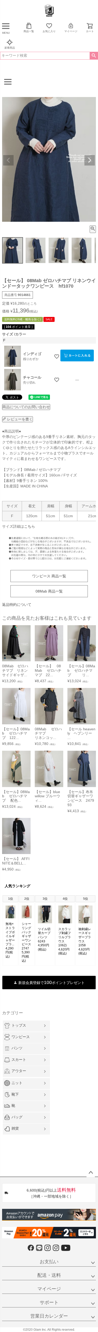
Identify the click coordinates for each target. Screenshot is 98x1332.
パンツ (16, 1048)
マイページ (70, 31)
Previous (8, 160)
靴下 (15, 1094)
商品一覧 (29, 31)
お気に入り (49, 31)
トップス (18, 1025)
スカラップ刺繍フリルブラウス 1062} (66, 937)
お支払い (49, 1261)
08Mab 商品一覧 (49, 591)
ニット (16, 1083)
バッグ (16, 1117)
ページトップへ (91, 1173)
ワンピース (20, 1037)
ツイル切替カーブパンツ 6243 (47, 935)
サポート (49, 1302)
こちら (29, 526)
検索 (94, 55)
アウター (18, 1071)
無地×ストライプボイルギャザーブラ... (10, 934)
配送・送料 (49, 1275)
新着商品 (9, 47)
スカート (18, 1059)
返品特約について (16, 604)
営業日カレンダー (49, 1316)
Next (89, 160)
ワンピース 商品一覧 (49, 576)
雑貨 (15, 1128)
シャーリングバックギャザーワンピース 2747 (28, 936)
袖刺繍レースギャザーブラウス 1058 (86, 937)
